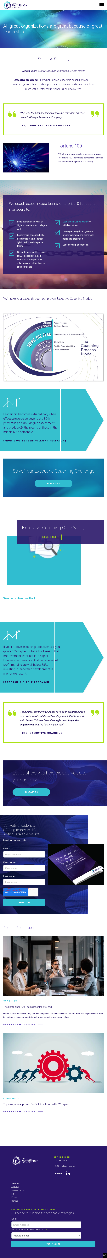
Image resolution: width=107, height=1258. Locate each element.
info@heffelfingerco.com (65, 1166)
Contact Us (31, 792)
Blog (13, 1194)
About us (15, 1187)
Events (14, 1197)
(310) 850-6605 (60, 1161)
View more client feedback (19, 598)
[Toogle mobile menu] (101, 4)
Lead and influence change (76, 221)
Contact (14, 1201)
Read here (49, 537)
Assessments (17, 1190)
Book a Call (53, 483)
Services (15, 1183)
